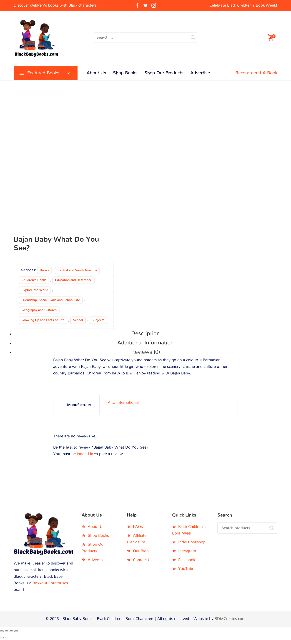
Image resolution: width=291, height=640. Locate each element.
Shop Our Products (163, 73)
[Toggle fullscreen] (6, 631)
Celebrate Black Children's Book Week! (243, 5)
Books (44, 270)
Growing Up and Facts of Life (43, 320)
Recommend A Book (256, 73)
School (78, 320)
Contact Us (142, 560)
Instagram (187, 551)
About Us (96, 73)
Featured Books (43, 73)
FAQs (138, 527)
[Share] (11, 631)
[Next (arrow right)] (6, 637)
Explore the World (35, 290)
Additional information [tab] (145, 343)
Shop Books (125, 73)
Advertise (200, 73)
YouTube (186, 569)
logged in (85, 454)
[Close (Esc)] (16, 631)
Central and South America (77, 270)
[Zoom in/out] (2, 631)
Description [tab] (145, 333)
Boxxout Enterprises (50, 583)
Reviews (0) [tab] (145, 352)
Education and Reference (73, 280)
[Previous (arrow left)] (2, 637)
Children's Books (34, 280)
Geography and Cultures (39, 310)
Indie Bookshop (192, 542)
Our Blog (141, 551)
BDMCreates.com (230, 619)
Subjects (98, 320)
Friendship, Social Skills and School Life (51, 300)
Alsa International (123, 402)
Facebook (186, 560)
